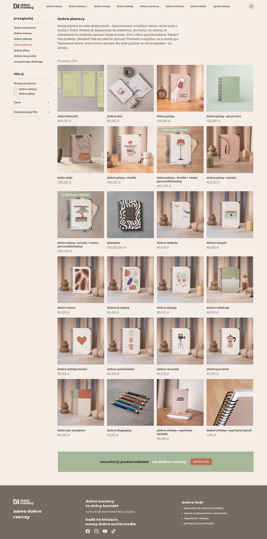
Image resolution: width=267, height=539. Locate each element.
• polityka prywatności (198, 523)
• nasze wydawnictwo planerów (204, 513)
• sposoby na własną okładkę (202, 508)
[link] (251, 6)
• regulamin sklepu (195, 518)
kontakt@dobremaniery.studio (110, 512)
